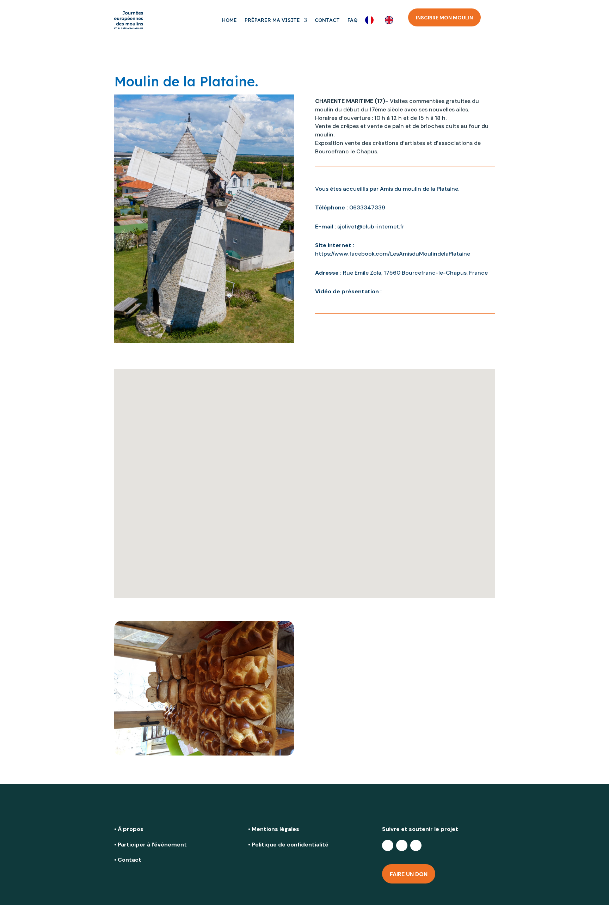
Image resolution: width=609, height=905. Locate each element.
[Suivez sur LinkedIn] (401, 845)
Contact (327, 20)
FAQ (352, 20)
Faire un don (408, 874)
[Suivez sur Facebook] (387, 845)
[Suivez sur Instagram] (416, 845)
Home (229, 20)
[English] (391, 20)
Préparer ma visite (272, 20)
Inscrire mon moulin (444, 17)
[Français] (371, 20)
